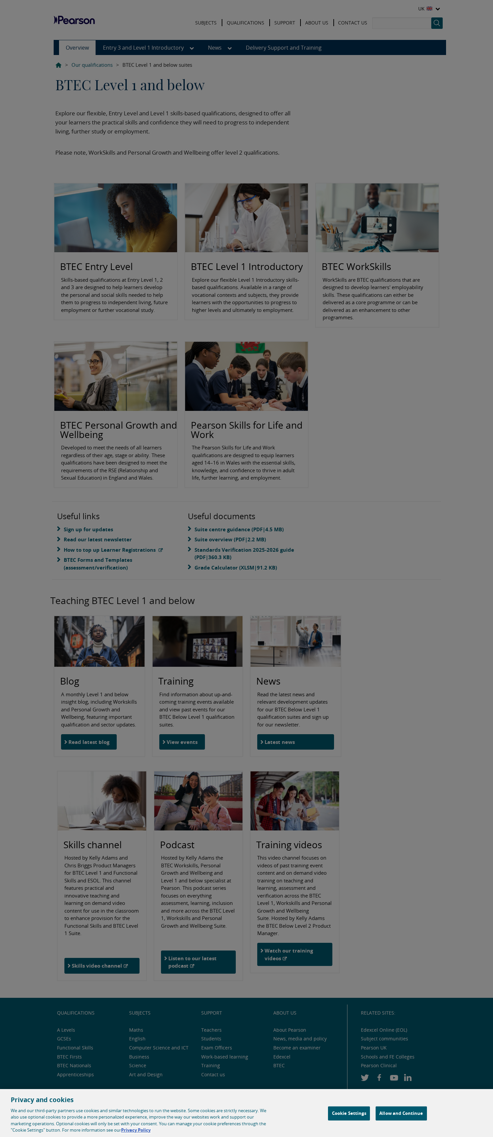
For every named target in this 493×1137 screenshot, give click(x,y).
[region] (246, 1113)
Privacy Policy (136, 1130)
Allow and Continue (401, 1113)
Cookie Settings (349, 1113)
